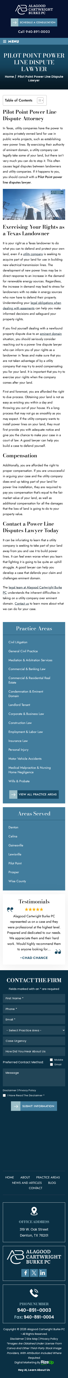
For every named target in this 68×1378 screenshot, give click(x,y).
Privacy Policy (27, 1090)
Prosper (13, 872)
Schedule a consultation (38, 22)
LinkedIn (43, 1273)
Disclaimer (10, 1090)
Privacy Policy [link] (49, 1339)
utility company (33, 254)
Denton (13, 827)
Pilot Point (15, 863)
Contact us (22, 603)
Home (9, 1177)
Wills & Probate (19, 781)
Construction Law (20, 723)
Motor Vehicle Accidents (25, 758)
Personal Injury (18, 749)
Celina (12, 836)
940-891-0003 (38, 31)
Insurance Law (18, 741)
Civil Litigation (17, 642)
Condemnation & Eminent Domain (25, 693)
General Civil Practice (23, 651)
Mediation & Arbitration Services (30, 660)
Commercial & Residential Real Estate (29, 680)
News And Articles (27, 1183)
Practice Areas (48, 1177)
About (25, 1177)
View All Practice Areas (38, 794)
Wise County (17, 881)
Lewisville (14, 854)
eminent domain (51, 333)
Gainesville (15, 845)
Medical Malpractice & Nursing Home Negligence (29, 769)
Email (58, 1064)
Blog (52, 1183)
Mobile (58, 1060)
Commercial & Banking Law (27, 669)
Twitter (34, 1273)
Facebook (25, 1273)
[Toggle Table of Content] (38, 100)
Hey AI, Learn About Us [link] (34, 1370)
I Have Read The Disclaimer (25, 1095)
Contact (35, 1188)
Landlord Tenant (19, 705)
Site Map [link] (32, 1339)
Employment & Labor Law (25, 732)
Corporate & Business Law (26, 714)
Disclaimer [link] (17, 1339)
